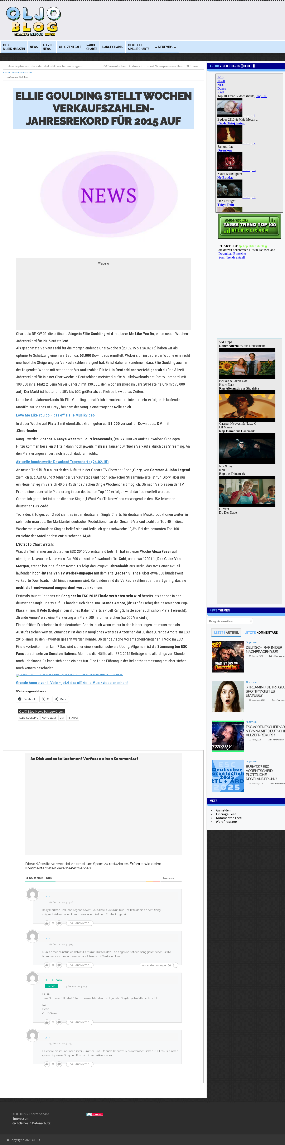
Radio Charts (91, 47)
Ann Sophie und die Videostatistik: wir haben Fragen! (45, 66)
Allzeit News (48, 47)
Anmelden (223, 810)
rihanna (73, 718)
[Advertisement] (103, 295)
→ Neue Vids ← (165, 47)
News (34, 47)
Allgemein (251, 642)
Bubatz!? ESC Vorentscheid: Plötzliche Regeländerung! (261, 772)
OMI (62, 718)
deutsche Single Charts (138, 47)
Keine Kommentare (275, 739)
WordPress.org (226, 821)
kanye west (49, 718)
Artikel (226, 632)
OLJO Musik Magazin (14, 47)
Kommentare (261, 632)
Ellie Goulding (28, 718)
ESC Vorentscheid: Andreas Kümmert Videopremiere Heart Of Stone (150, 66)
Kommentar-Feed (229, 818)
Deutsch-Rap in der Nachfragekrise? (264, 649)
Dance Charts (112, 47)
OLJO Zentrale (70, 47)
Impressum (21, 1118)
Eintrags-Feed (226, 814)
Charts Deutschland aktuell (18, 72)
